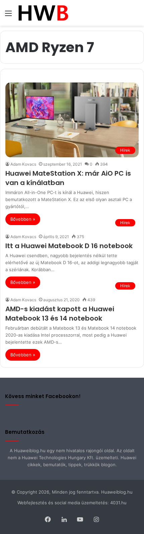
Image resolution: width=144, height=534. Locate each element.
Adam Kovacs (23, 164)
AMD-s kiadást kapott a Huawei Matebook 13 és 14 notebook (59, 313)
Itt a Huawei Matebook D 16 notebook (69, 245)
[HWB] (43, 13)
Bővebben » (22, 219)
